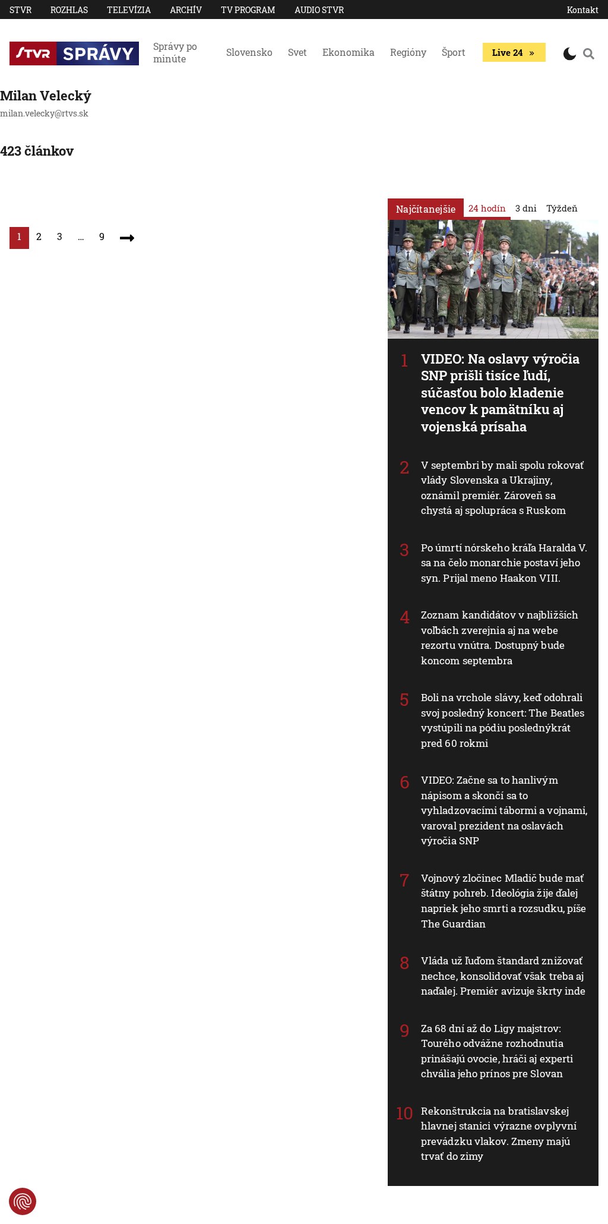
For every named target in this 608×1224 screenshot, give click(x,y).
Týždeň (562, 208)
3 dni (526, 208)
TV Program (248, 9)
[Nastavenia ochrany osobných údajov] (22, 1201)
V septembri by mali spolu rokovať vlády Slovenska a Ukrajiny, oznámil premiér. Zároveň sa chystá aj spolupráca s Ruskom (502, 488)
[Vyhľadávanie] (588, 53)
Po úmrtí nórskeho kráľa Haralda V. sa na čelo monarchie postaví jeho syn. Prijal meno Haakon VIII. (504, 563)
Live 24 (507, 52)
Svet (297, 52)
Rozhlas (69, 9)
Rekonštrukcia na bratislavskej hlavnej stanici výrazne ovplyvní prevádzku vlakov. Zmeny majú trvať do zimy (499, 1133)
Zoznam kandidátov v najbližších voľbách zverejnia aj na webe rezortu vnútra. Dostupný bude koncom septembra (499, 637)
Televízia (129, 9)
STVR (20, 9)
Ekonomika (348, 52)
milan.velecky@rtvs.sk (44, 113)
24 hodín (487, 208)
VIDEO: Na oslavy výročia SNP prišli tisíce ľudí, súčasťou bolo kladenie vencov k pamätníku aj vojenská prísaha (500, 392)
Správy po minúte (175, 52)
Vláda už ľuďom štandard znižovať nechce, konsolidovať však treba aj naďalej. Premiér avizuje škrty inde (503, 976)
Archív (186, 9)
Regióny (408, 52)
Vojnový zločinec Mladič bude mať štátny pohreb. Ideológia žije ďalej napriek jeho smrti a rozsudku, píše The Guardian (504, 900)
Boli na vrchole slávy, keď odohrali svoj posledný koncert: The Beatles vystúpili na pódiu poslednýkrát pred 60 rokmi (502, 720)
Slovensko (249, 52)
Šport (454, 52)
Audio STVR (319, 9)
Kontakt (582, 9)
